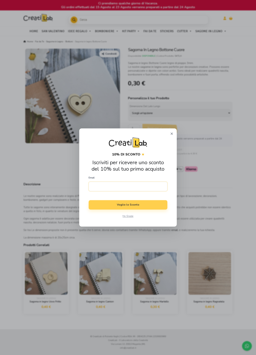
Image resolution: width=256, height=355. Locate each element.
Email (92, 177)
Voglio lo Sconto (128, 205)
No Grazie (128, 216)
